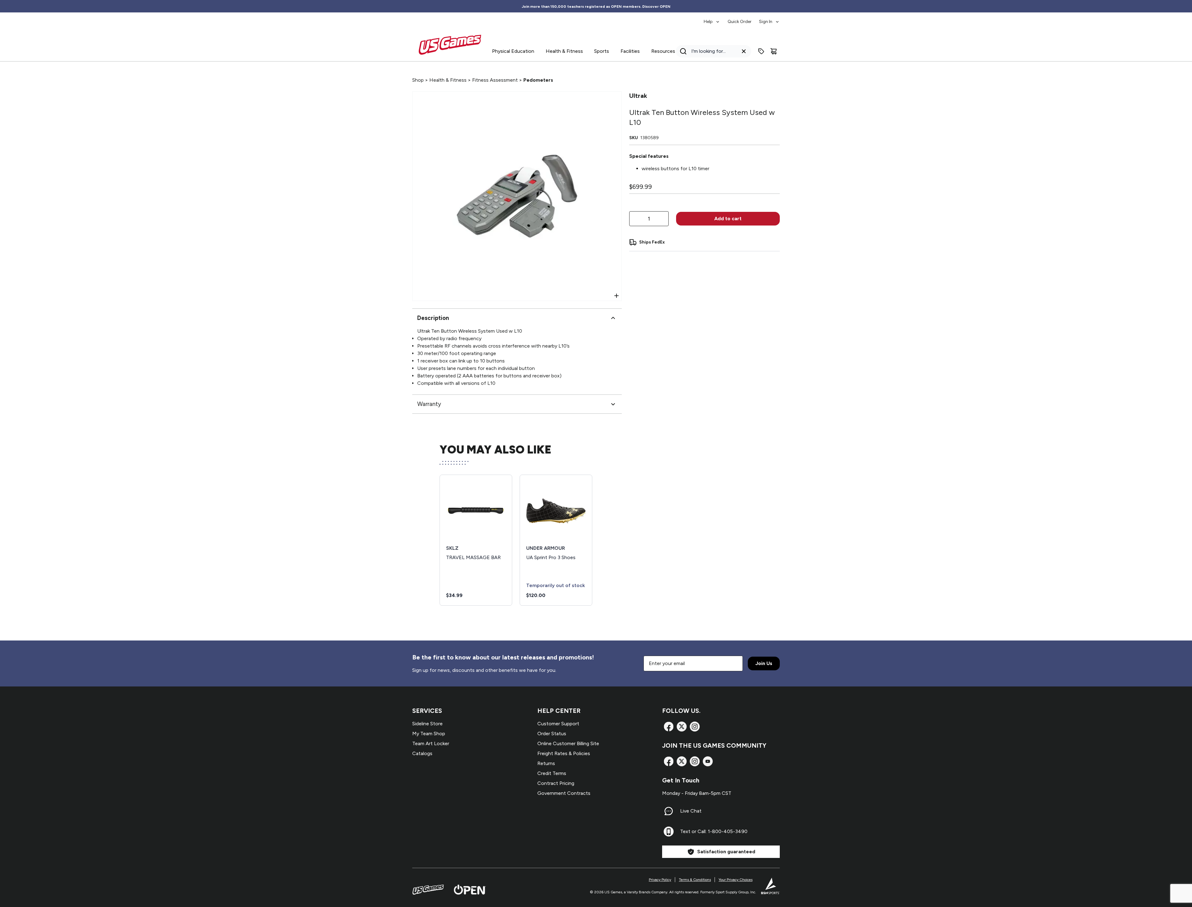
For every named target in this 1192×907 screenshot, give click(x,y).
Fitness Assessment (495, 80)
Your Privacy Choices (735, 879)
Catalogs (422, 753)
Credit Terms (551, 773)
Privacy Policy (660, 879)
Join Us (763, 663)
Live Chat (691, 811)
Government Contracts (563, 793)
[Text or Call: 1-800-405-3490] (668, 831)
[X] (681, 726)
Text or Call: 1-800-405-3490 (713, 831)
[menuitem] (712, 18)
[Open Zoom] (616, 295)
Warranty (429, 404)
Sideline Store (427, 724)
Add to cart (728, 218)
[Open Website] (470, 890)
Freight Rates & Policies (563, 753)
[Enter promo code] (761, 51)
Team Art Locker (430, 743)
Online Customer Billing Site (568, 743)
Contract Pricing (555, 783)
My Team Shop (428, 733)
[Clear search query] (743, 51)
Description (433, 317)
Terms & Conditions (695, 879)
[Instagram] (694, 726)
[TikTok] (707, 761)
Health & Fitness (448, 80)
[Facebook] (668, 726)
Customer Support (558, 724)
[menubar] (742, 18)
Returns (546, 763)
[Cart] (773, 51)
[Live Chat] (668, 811)
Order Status (551, 733)
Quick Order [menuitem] (740, 21)
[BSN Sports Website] (770, 886)
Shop (418, 80)
